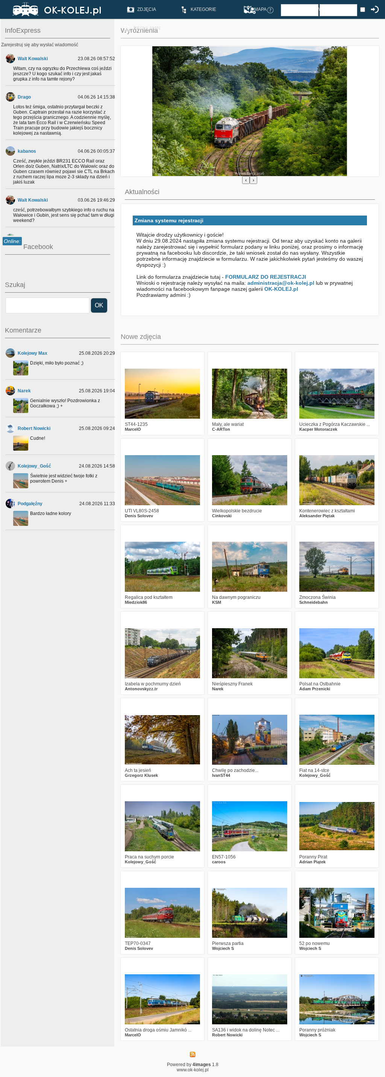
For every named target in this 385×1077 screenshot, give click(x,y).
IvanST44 (221, 775)
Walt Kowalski (33, 58)
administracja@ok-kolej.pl (280, 283)
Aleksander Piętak (317, 515)
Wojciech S (223, 948)
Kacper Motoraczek (318, 429)
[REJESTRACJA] (252, 9)
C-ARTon (221, 429)
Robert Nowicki (34, 428)
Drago (24, 97)
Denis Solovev (139, 515)
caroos (219, 862)
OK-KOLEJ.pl (281, 289)
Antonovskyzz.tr (141, 689)
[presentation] (246, 180)
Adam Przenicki (314, 689)
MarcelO (133, 429)
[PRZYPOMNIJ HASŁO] (270, 9)
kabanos (27, 151)
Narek (24, 390)
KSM (216, 602)
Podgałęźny (30, 503)
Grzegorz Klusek (141, 775)
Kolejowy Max (32, 353)
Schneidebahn (313, 602)
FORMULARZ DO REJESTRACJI (265, 277)
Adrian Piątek (312, 862)
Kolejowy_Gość (34, 466)
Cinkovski (222, 515)
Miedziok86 (136, 602)
